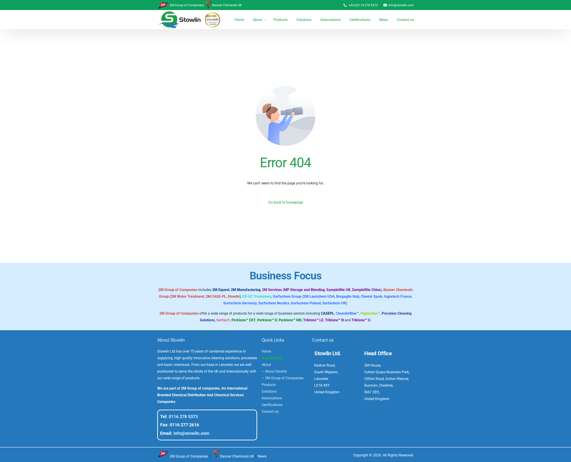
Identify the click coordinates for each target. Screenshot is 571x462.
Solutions (269, 391)
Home (266, 351)
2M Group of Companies (186, 5)
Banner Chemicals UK (227, 5)
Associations (272, 398)
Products (269, 385)
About (266, 365)
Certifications (272, 405)
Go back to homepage (285, 202)
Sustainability (272, 358)
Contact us (270, 411)
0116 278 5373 (183, 416)
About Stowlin (276, 371)
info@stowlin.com (401, 5)
